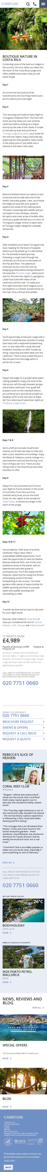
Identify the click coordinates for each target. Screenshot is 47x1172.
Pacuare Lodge (23, 273)
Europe (21, 625)
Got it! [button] (8, 1167)
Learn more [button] (9, 1160)
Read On (7, 862)
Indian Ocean (36, 625)
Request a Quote (17, 739)
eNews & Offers (15, 727)
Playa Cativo (9, 501)
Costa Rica (32, 619)
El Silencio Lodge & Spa (14, 403)
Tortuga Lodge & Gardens (15, 133)
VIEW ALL (36, 1007)
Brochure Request (18, 722)
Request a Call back (19, 733)
